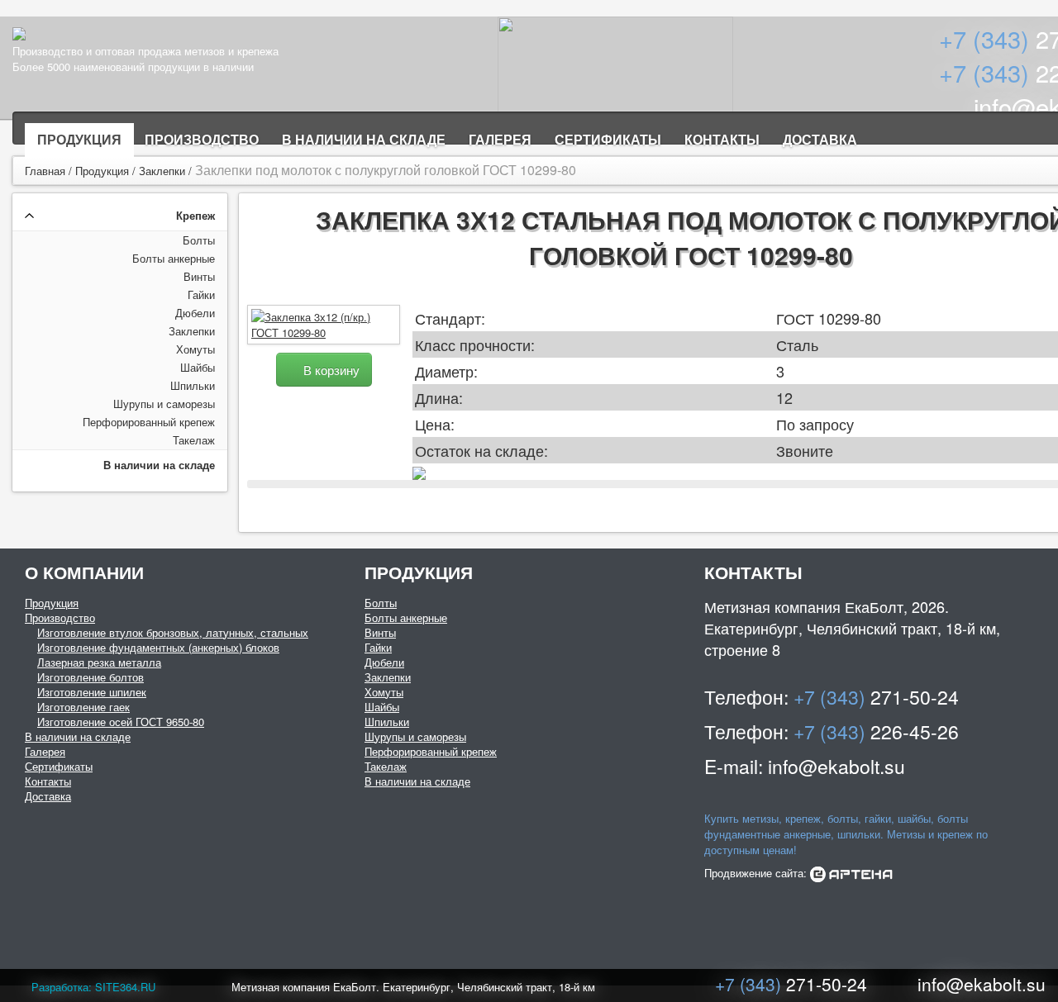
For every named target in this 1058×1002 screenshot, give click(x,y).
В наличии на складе (364, 139)
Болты (199, 240)
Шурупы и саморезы (164, 403)
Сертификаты (608, 139)
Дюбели (195, 313)
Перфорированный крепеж (149, 422)
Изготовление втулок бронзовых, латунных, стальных (172, 632)
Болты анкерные (173, 258)
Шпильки (192, 385)
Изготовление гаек (83, 707)
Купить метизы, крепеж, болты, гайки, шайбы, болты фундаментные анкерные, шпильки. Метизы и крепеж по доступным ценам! (846, 833)
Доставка (820, 139)
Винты (199, 276)
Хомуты (195, 349)
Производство (202, 139)
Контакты (722, 139)
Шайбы (197, 367)
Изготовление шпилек (91, 692)
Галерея (500, 139)
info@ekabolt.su (981, 983)
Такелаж (194, 440)
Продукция (79, 139)
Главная (45, 170)
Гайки (201, 294)
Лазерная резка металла (99, 662)
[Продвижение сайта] (851, 873)
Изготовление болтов (90, 677)
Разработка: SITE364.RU (93, 987)
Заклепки (162, 170)
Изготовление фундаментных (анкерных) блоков (158, 647)
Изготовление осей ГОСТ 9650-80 (120, 721)
